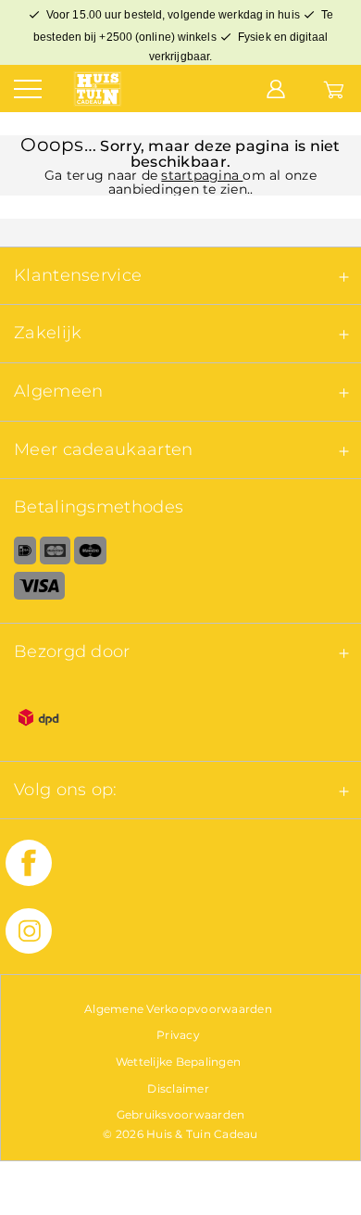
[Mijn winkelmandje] (333, 88)
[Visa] (180, 589)
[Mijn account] (276, 88)
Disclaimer (178, 1088)
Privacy (178, 1035)
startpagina (202, 175)
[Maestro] (90, 554)
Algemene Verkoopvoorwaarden (178, 1009)
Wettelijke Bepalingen (178, 1062)
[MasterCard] (55, 554)
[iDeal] (18, 554)
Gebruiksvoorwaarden (181, 1114)
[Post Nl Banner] (180, 721)
